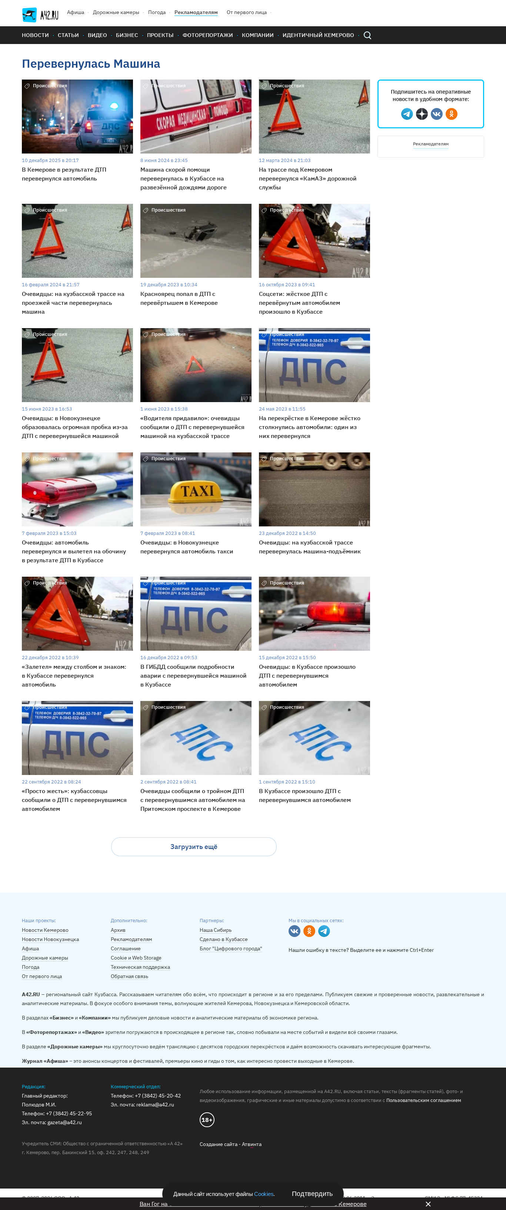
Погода (157, 12)
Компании (258, 34)
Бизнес (127, 34)
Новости (35, 34)
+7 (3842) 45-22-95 (69, 1113)
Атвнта (252, 1144)
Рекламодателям (196, 12)
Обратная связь (129, 976)
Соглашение (126, 948)
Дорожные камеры (116, 12)
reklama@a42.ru (155, 1104)
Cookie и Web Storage (136, 957)
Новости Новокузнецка (50, 939)
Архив (118, 930)
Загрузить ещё (193, 846)
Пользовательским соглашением (423, 1100)
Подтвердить (312, 1193)
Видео (97, 34)
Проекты (160, 34)
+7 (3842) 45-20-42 (158, 1095)
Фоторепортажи (208, 34)
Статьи (68, 34)
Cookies (263, 1194)
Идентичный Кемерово (318, 34)
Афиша (75, 12)
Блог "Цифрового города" (231, 948)
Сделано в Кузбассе (224, 939)
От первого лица (247, 12)
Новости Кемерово (45, 930)
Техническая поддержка (140, 967)
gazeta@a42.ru (64, 1122)
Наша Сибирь (216, 930)
